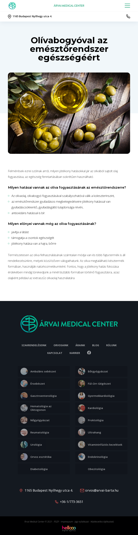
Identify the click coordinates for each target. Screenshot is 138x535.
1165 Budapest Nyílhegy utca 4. (49, 490)
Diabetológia (39, 469)
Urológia (36, 444)
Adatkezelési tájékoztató (102, 521)
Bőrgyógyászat (98, 371)
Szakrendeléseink (34, 345)
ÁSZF (56, 521)
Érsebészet (37, 383)
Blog (95, 345)
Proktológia (96, 420)
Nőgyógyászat (40, 420)
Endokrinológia (98, 457)
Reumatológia (39, 432)
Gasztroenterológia (43, 396)
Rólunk (111, 345)
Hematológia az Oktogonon (41, 408)
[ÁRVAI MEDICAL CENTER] (13, 5)
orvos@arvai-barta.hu (102, 490)
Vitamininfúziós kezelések (105, 444)
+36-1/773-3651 (71, 501)
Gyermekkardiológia (101, 396)
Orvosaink (61, 345)
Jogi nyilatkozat (82, 521)
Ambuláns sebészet (43, 371)
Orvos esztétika (40, 457)
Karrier (75, 353)
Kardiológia (95, 408)
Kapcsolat (54, 353)
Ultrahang (94, 432)
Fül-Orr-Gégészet (99, 383)
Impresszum (67, 521)
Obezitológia (96, 469)
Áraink (80, 345)
